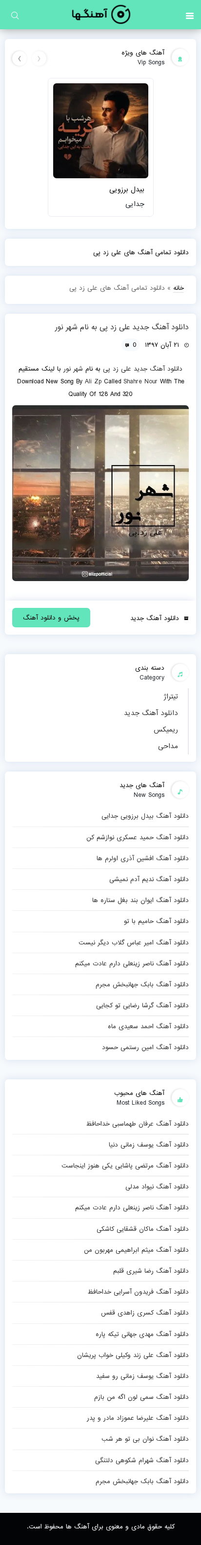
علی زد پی (117, 369)
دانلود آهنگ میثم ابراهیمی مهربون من (136, 1250)
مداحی (168, 746)
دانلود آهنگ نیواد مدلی (156, 1186)
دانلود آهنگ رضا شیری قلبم (150, 1271)
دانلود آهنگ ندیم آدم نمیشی (148, 879)
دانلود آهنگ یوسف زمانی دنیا (148, 1144)
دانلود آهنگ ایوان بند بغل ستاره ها (140, 900)
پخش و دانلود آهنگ (51, 617)
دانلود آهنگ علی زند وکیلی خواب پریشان (132, 1355)
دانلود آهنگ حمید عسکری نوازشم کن (137, 837)
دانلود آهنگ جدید (151, 713)
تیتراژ (170, 696)
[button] (189, 14)
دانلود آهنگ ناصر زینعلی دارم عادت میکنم (131, 963)
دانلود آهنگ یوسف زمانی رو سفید (142, 1376)
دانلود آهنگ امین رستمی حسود (145, 1047)
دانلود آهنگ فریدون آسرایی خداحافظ (137, 1292)
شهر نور (73, 369)
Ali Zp (93, 381)
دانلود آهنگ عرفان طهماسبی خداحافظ (137, 1124)
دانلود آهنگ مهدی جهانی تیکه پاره (142, 1334)
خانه (178, 288)
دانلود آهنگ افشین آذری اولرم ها (142, 858)
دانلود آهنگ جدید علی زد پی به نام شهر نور (122, 327)
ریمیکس (166, 729)
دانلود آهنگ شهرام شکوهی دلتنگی (141, 1460)
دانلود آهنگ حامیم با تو (156, 921)
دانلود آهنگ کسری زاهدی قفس (144, 1313)
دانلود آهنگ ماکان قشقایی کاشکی (142, 1229)
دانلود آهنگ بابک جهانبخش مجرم (142, 984)
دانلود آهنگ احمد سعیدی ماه (148, 1026)
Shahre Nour (140, 381)
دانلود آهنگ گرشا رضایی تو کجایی (142, 1005)
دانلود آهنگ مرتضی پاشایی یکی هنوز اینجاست (124, 1165)
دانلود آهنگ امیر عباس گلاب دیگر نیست (133, 942)
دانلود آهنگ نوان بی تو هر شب (144, 1439)
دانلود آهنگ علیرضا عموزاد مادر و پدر (137, 1418)
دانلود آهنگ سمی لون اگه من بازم (141, 1397)
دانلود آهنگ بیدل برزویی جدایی (144, 816)
